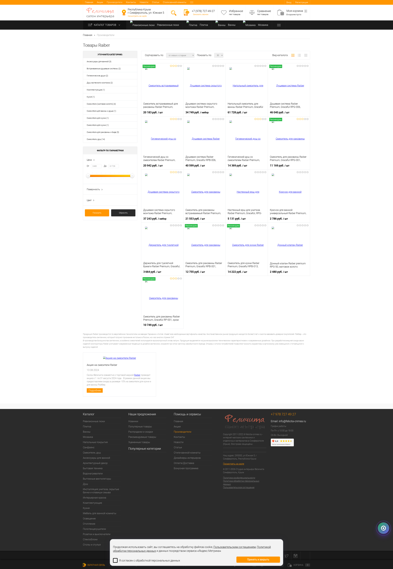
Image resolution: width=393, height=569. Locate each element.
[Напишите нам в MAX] (383, 529)
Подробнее (95, 390)
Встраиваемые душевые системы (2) (104, 68)
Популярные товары (140, 426)
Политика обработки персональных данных (241, 482)
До (105, 166)
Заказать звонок (200, 14)
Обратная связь (96, 565)
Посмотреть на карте (233, 464)
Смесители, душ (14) (96, 139)
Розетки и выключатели (96, 534)
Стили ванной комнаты (174, 2)
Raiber (137, 375)
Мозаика (262, 24)
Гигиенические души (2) (97, 75)
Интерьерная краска (94, 497)
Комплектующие (92, 502)
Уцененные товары (139, 442)
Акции (100, 2)
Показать (97, 213)
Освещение (89, 518)
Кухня (86, 508)
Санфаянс (88, 447)
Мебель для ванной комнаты (99, 513)
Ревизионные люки (167, 24)
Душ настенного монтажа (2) (100, 83)
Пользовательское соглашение (238, 487)
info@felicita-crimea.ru (292, 421)
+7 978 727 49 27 (283, 414)
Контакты (131, 2)
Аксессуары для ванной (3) (99, 61)
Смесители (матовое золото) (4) (101, 104)
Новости (144, 2)
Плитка (203, 24)
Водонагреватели (93, 473)
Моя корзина (296, 10)
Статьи (155, 2)
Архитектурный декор (95, 463)
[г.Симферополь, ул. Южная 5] (124, 12)
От (88, 166)
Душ (85, 484)
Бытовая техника (93, 468)
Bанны (231, 24)
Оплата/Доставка (184, 463)
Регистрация (301, 2)
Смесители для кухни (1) (98, 118)
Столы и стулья (92, 544)
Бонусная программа (186, 468)
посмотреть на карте (137, 16)
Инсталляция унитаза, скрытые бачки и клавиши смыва (101, 491)
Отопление (89, 523)
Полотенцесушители (94, 529)
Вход (288, 2)
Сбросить (123, 213)
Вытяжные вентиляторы (97, 478)
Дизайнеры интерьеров (187, 457)
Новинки (133, 421)
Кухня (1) (91, 97)
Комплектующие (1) (96, 90)
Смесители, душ (92, 452)
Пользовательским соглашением (234, 547)
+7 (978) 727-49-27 (203, 11)
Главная (89, 2)
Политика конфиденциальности (239, 478)
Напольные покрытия (95, 442)
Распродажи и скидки (140, 431)
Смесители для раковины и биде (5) (103, 132)
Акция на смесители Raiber (102, 365)
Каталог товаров (105, 24)
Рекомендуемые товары (142, 437)
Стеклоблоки (90, 539)
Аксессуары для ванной (96, 457)
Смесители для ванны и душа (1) (101, 111)
